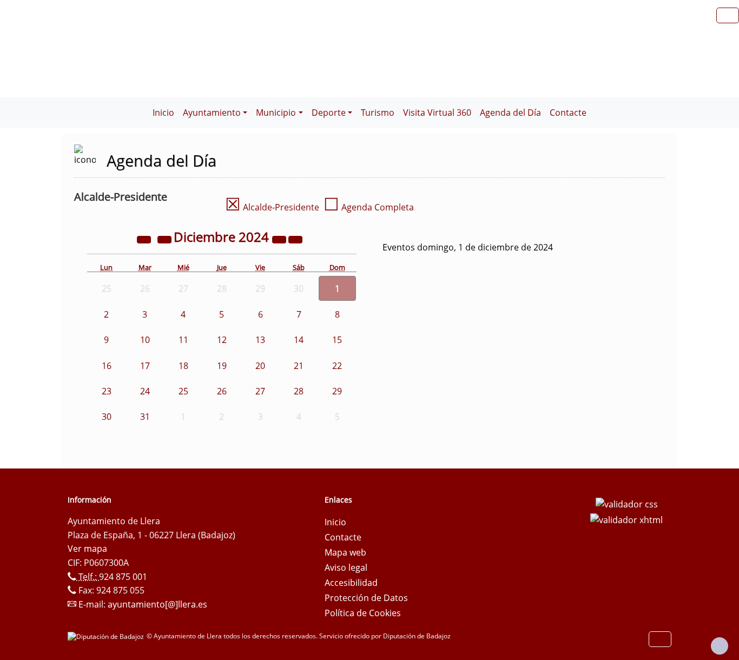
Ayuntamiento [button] (212, 112)
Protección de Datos (366, 598)
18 (183, 366)
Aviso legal (346, 567)
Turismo (377, 112)
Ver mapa (87, 549)
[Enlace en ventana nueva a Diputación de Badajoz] (107, 636)
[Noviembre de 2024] (165, 239)
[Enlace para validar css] (627, 503)
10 (145, 340)
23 (106, 391)
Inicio (163, 112)
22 (337, 366)
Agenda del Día (510, 112)
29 (337, 391)
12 (222, 340)
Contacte (568, 112)
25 (183, 391)
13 (260, 340)
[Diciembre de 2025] (280, 239)
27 (260, 391)
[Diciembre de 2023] (145, 239)
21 (298, 366)
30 (106, 417)
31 (145, 417)
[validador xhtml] (626, 519)
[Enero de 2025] (295, 239)
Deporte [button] (329, 112)
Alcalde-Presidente (272, 207)
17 (145, 366)
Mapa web (345, 552)
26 (222, 391)
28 (298, 391)
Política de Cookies (363, 613)
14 (298, 340)
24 (145, 391)
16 (106, 366)
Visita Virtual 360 (437, 112)
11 (183, 340)
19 (222, 366)
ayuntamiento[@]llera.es (157, 604)
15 (337, 340)
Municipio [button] (276, 112)
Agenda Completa (369, 207)
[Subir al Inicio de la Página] (719, 646)
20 (260, 366)
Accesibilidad (351, 583)
